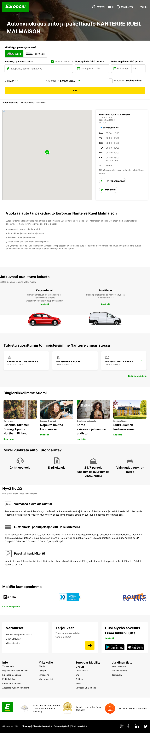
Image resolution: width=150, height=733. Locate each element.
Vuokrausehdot (79, 726)
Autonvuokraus (10, 102)
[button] (47, 152)
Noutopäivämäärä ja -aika (89, 61)
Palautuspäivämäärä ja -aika (127, 61)
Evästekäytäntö (61, 726)
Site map (26, 726)
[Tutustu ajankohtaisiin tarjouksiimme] (89, 645)
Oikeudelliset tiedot (42, 726)
